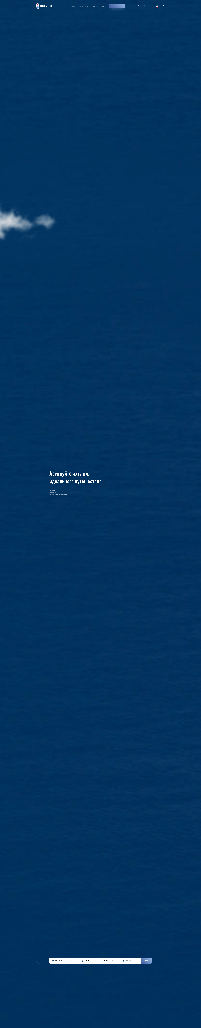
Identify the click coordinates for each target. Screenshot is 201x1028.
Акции (95, 6)
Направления (83, 6)
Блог (103, 6)
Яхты (73, 6)
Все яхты (129, 960)
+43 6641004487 (140, 5)
